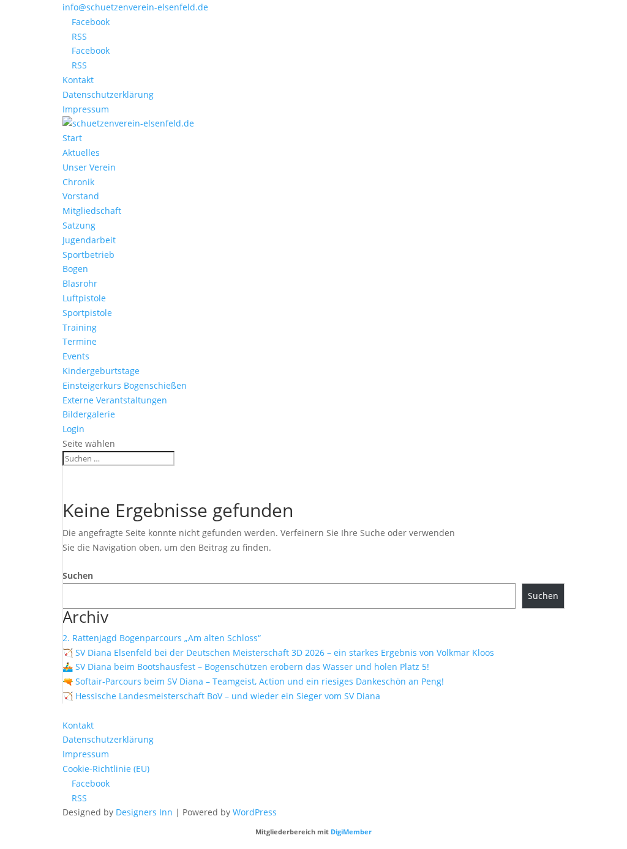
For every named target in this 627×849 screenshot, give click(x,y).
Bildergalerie (88, 414)
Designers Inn (144, 812)
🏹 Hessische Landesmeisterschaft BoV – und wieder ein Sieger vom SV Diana (221, 696)
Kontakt (78, 80)
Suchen (77, 575)
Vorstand (80, 196)
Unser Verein (89, 167)
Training (79, 327)
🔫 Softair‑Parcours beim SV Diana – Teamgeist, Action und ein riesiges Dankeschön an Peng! (253, 681)
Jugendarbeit (89, 240)
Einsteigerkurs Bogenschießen (124, 385)
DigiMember (351, 831)
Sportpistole (87, 312)
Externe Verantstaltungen (114, 400)
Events (75, 356)
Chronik (78, 182)
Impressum (85, 109)
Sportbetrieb (88, 254)
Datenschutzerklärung (108, 94)
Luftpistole (84, 298)
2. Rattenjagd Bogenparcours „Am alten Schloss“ (161, 638)
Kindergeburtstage (101, 371)
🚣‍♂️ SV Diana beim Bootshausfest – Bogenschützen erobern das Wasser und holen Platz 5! (245, 666)
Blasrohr (79, 283)
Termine (79, 341)
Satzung (79, 225)
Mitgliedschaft (91, 210)
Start (72, 138)
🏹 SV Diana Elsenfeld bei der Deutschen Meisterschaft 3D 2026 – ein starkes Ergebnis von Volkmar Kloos (278, 652)
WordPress (255, 812)
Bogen (75, 268)
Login (73, 429)
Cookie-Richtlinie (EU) (105, 768)
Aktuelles (81, 152)
